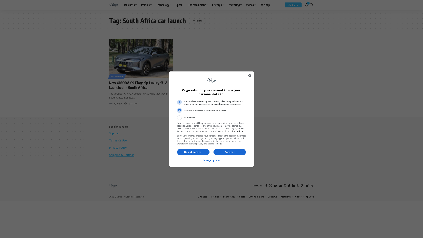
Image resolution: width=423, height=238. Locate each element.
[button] (211, 117)
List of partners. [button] (237, 131)
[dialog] (211, 119)
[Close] (249, 75)
